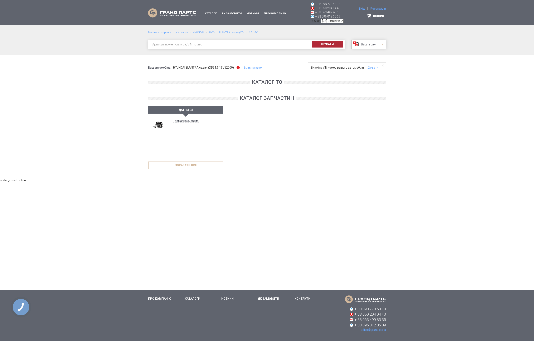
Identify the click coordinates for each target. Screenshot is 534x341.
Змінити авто (253, 67)
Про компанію (275, 13)
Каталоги (192, 298)
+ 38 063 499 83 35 (327, 12)
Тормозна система (186, 121)
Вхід (362, 8)
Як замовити (232, 13)
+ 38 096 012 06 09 (327, 16)
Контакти (302, 298)
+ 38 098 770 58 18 (327, 4)
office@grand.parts (373, 329)
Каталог (211, 13)
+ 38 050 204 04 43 (327, 8)
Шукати (327, 44)
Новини (253, 13)
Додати (373, 67)
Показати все (186, 165)
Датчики (186, 110)
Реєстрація (378, 8)
